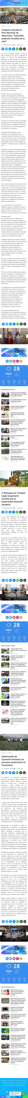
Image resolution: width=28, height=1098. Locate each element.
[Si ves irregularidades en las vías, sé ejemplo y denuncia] (5, 401)
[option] (14, 336)
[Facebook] (2, 48)
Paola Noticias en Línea (9, 44)
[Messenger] (13, 48)
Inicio (3, 26)
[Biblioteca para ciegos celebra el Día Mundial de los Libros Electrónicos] (5, 430)
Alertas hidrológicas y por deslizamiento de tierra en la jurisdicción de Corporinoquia (18, 458)
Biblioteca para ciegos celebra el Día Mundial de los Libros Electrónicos (19, 430)
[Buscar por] (26, 3)
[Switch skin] (23, 3)
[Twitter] (6, 48)
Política (14, 332)
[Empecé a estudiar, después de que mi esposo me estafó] (5, 408)
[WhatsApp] (17, 48)
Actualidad (8, 26)
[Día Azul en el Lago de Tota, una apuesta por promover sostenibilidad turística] (5, 451)
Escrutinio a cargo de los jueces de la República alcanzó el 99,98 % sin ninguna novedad (19, 394)
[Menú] (2, 3)
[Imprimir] (24, 48)
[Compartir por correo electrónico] (20, 48)
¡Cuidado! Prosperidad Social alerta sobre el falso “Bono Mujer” (17, 414)
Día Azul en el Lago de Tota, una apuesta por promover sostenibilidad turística (19, 451)
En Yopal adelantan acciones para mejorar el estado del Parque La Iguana (18, 444)
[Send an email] (14, 44)
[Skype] (10, 48)
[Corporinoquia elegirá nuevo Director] (5, 438)
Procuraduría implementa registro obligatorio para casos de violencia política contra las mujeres (14, 337)
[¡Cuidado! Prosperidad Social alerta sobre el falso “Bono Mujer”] (5, 415)
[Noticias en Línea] (13, 3)
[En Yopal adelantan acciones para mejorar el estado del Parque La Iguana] (5, 444)
